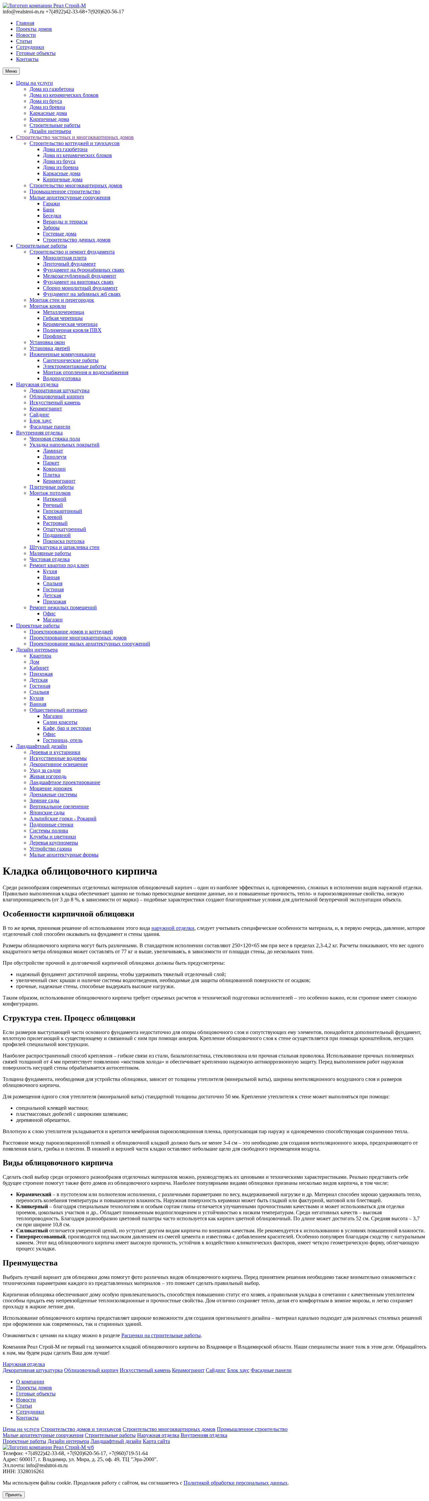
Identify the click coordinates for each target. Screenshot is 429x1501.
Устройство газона (50, 848)
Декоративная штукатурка (59, 390)
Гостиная (53, 589)
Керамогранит (45, 408)
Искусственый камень (54, 402)
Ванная (51, 577)
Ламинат (53, 451)
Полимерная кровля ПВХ (72, 330)
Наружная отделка (37, 384)
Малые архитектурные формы (64, 855)
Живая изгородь (47, 776)
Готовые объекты (36, 53)
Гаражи (51, 203)
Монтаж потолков (50, 493)
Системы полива (48, 830)
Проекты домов (34, 29)
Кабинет (39, 668)
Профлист (54, 336)
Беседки (52, 215)
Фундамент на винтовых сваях (78, 282)
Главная (25, 23)
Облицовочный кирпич (56, 396)
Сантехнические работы (71, 360)
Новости (26, 35)
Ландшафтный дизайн (41, 746)
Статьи (24, 41)
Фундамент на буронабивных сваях (83, 270)
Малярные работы (50, 553)
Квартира (40, 656)
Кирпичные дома (49, 119)
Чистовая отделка (49, 559)
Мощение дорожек (50, 788)
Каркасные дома (48, 113)
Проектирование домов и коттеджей (71, 631)
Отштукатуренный (64, 529)
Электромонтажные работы (74, 366)
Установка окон (47, 342)
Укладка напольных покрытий (64, 445)
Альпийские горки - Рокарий (63, 818)
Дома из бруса (45, 101)
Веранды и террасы (65, 221)
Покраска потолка (63, 541)
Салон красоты (60, 722)
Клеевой (52, 517)
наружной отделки (172, 928)
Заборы (51, 227)
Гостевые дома (59, 233)
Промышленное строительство (64, 191)
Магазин (53, 619)
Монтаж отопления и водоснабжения (85, 372)
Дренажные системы (53, 794)
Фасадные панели (49, 426)
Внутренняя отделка (39, 432)
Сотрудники (30, 47)
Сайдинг (39, 414)
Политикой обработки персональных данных (236, 1483)
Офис (49, 613)
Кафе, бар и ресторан (67, 728)
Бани (48, 209)
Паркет (51, 463)
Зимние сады (44, 800)
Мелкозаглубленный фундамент (79, 276)
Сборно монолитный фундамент (80, 288)
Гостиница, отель (62, 740)
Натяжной (54, 499)
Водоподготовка (62, 378)
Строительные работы (54, 125)
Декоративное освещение (58, 764)
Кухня (50, 571)
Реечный (53, 505)
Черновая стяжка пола (54, 438)
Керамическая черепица (70, 324)
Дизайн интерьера (50, 131)
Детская (52, 595)
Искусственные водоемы (58, 758)
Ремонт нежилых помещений (63, 607)
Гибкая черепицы (63, 318)
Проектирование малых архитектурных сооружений (89, 643)
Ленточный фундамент (69, 264)
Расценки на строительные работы (161, 1335)
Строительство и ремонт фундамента (72, 252)
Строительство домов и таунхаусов (81, 1429)
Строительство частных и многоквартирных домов (75, 137)
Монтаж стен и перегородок (61, 300)
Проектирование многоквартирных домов (78, 637)
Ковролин (54, 469)
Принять (13, 1494)
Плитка (51, 475)
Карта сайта (156, 1441)
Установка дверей (49, 348)
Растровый (55, 523)
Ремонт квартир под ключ (59, 565)
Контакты (27, 59)
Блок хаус (40, 420)
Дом (34, 662)
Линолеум (54, 457)
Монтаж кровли (47, 306)
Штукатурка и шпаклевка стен (64, 547)
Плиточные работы (51, 487)
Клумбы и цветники (52, 836)
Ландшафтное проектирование (64, 782)
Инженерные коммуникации (62, 354)
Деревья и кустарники (54, 752)
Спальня (52, 583)
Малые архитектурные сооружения (69, 197)
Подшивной (57, 535)
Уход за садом (45, 770)
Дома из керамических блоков (64, 95)
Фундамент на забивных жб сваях (82, 294)
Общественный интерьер (58, 710)
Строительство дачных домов (77, 240)
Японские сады (47, 812)
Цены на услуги (34, 83)
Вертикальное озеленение (59, 806)
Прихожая (54, 601)
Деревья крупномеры (53, 842)
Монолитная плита (64, 258)
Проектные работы (38, 625)
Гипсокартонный (62, 511)
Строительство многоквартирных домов (75, 185)
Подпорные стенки (51, 824)
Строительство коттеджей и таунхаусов (74, 143)
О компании (30, 1381)
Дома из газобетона (51, 89)
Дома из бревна (47, 107)
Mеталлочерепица (63, 312)
